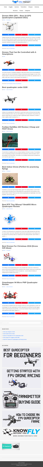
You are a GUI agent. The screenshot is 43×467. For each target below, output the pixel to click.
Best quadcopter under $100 (14, 87)
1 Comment (8, 171)
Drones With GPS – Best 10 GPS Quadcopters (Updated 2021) (16, 17)
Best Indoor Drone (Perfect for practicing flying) (20, 168)
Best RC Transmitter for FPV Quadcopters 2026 (13, 335)
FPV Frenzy (21, 2)
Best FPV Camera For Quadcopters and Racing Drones (15, 339)
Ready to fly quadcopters (10, 48)
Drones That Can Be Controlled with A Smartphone (19, 53)
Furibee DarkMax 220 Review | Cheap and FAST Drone (20, 128)
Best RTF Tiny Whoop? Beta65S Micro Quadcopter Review (19, 205)
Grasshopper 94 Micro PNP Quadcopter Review (19, 283)
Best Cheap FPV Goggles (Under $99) (11, 337)
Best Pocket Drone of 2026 (9, 333)
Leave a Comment (9, 89)
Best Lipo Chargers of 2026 (9, 331)
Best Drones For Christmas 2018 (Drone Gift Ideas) (20, 247)
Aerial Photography (9, 83)
